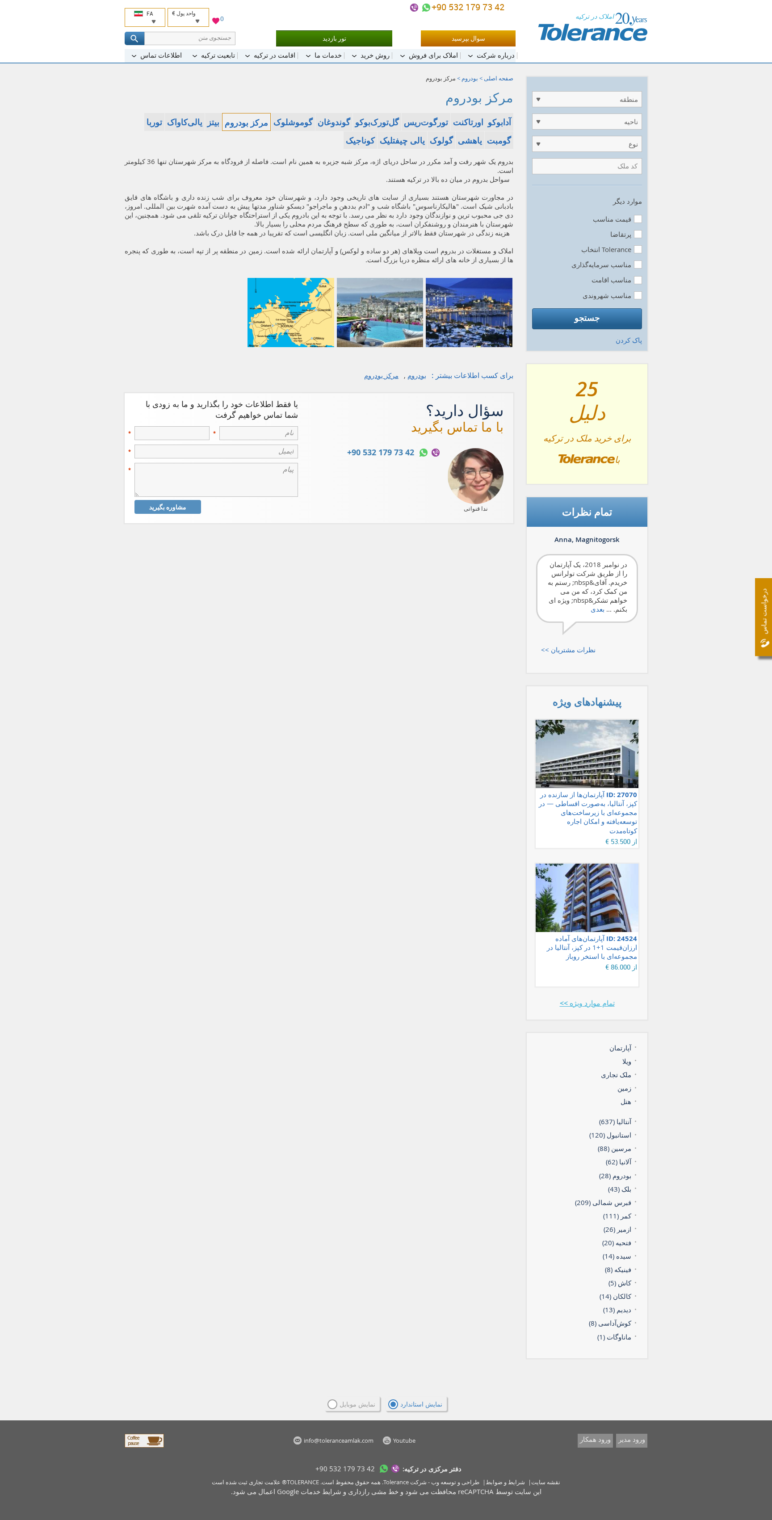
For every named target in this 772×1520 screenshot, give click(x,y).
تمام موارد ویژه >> (587, 1003)
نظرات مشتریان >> (568, 649)
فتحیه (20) (616, 1242)
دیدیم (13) (617, 1309)
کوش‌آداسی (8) (610, 1322)
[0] (215, 22)
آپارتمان (620, 1047)
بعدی (597, 609)
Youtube (404, 1440)
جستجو (587, 317)
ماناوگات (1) (614, 1336)
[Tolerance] (592, 27)
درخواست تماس (763, 611)
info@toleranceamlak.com (338, 1440)
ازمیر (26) (617, 1229)
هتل (626, 1101)
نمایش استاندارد (421, 1404)
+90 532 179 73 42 (469, 7)
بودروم (470, 78)
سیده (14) (617, 1255)
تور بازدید (334, 38)
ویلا (626, 1061)
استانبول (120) (610, 1134)
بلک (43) (619, 1188)
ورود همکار (595, 1439)
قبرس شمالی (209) (603, 1202)
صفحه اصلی (498, 78)
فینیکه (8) (618, 1269)
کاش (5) (619, 1282)
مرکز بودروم (381, 375)
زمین (624, 1087)
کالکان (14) (615, 1296)
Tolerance (396, 1482)
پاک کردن (629, 340)
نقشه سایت (545, 1482)
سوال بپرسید (468, 38)
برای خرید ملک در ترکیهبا (587, 427)
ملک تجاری (616, 1074)
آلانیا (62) (618, 1161)
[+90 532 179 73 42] (426, 7)
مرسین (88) (614, 1148)
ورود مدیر (631, 1439)
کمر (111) (617, 1215)
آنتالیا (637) (615, 1121)
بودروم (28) (615, 1175)
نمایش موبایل (357, 1404)
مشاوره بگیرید (167, 507)
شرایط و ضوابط (505, 1482)
